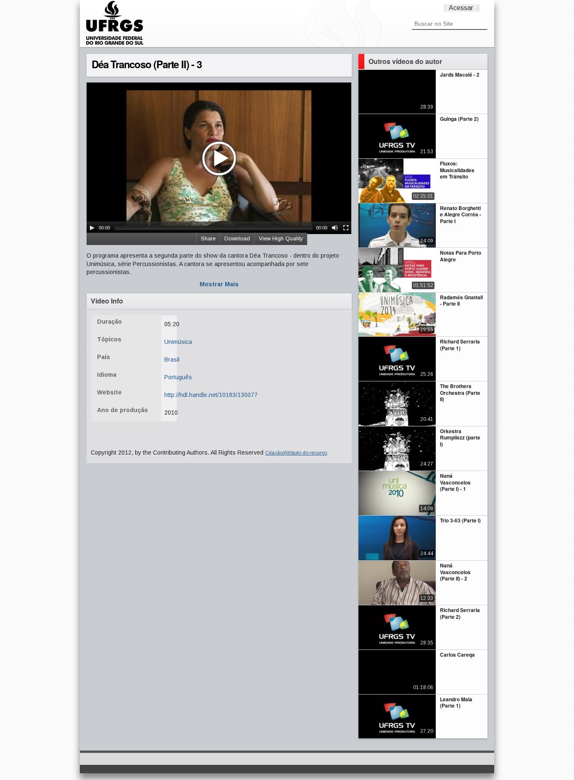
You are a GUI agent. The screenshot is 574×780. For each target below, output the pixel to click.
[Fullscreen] (345, 227)
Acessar (461, 7)
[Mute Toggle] (335, 227)
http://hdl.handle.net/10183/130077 (211, 394)
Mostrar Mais (219, 284)
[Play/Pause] (92, 227)
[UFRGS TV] (114, 43)
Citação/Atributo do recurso (296, 453)
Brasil (171, 359)
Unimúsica (178, 341)
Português (178, 377)
